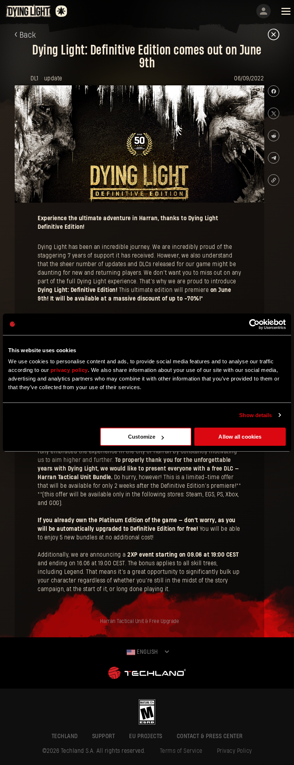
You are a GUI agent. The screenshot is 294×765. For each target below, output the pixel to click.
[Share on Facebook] (273, 91)
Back (27, 35)
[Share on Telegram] (273, 158)
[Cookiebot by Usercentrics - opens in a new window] (254, 324)
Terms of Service (181, 751)
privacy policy (69, 370)
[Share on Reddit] (273, 135)
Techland (65, 736)
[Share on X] (273, 113)
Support (103, 736)
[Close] (273, 35)
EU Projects (145, 736)
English (146, 652)
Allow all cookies (239, 437)
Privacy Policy (234, 751)
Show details (255, 415)
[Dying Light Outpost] (29, 11)
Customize (141, 437)
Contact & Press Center (210, 736)
